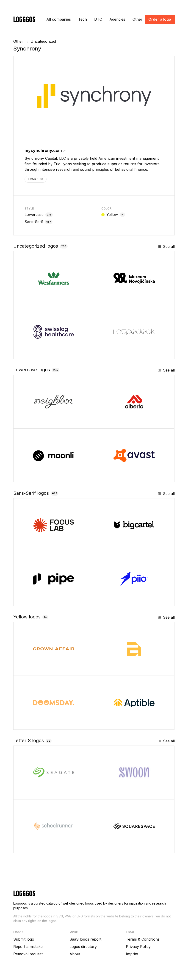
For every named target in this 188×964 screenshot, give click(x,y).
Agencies (117, 19)
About (74, 954)
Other (137, 19)
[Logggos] (24, 19)
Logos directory (83, 946)
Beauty (35, 670)
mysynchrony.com (43, 150)
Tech (82, 19)
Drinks (114, 794)
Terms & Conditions (143, 939)
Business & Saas (123, 547)
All (58, 19)
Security (117, 477)
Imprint (132, 954)
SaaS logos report (85, 939)
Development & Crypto (47, 477)
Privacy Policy (138, 946)
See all (169, 246)
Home (34, 423)
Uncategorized (43, 41)
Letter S (35, 179)
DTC (98, 19)
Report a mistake (28, 946)
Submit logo (23, 939)
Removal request (28, 954)
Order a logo (159, 19)
